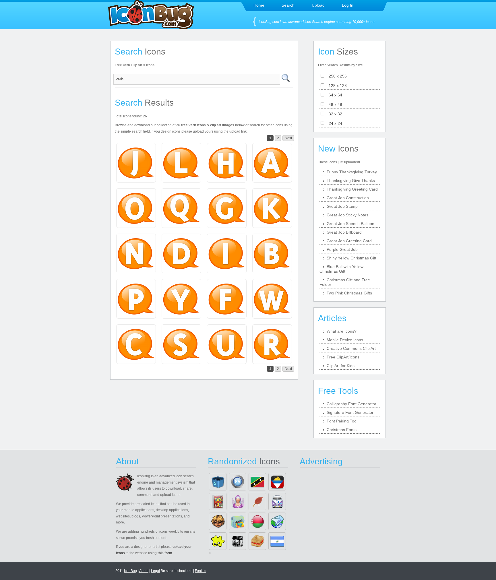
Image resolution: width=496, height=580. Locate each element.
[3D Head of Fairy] (237, 501)
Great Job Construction (348, 197)
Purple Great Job (342, 249)
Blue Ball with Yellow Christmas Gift (341, 268)
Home (258, 5)
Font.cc (200, 571)
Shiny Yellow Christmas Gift (351, 258)
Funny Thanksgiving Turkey (352, 172)
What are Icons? (341, 331)
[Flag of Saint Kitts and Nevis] (257, 482)
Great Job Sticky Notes (347, 215)
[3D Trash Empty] (218, 482)
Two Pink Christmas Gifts (349, 293)
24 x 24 (333, 123)
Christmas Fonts (341, 429)
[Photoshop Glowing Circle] (237, 482)
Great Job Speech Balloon (350, 223)
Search (288, 5)
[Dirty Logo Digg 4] (237, 541)
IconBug (130, 571)
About (143, 571)
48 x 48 (333, 104)
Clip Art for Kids (340, 365)
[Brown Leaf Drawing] (257, 501)
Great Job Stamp (342, 206)
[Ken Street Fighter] (218, 521)
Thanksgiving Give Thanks (351, 180)
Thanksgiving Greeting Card (352, 189)
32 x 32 (333, 114)
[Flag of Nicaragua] (277, 541)
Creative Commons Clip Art (351, 348)
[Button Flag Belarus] (257, 521)
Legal (155, 571)
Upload (318, 5)
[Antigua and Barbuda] (277, 482)
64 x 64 (333, 95)
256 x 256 (336, 76)
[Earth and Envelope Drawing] (277, 521)
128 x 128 (336, 85)
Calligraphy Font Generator (351, 403)
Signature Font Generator (350, 412)
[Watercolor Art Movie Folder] (237, 521)
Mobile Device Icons (345, 339)
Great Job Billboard (344, 232)
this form (165, 553)
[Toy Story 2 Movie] (218, 501)
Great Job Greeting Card (349, 240)
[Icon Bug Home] (151, 27)
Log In (347, 5)
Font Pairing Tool (342, 421)
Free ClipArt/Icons (343, 357)
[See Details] (136, 162)
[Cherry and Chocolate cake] (257, 541)
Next (288, 138)
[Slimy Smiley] (218, 541)
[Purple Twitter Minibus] (277, 501)
